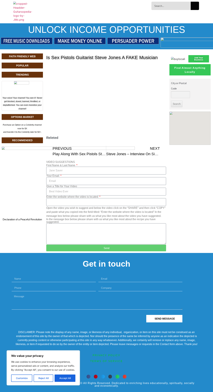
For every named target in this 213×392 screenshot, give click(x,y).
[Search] (195, 6)
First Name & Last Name (61, 165)
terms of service (106, 361)
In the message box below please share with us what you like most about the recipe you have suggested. (101, 220)
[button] (88, 377)
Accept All (65, 378)
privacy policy (106, 355)
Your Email (53, 176)
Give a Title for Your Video (61, 186)
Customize (22, 378)
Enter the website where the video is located (72, 197)
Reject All (43, 378)
